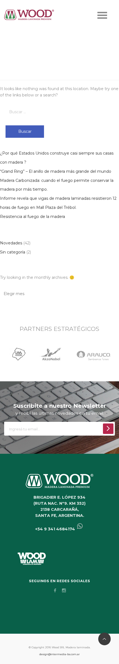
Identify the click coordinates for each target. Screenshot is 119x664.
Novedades (11, 243)
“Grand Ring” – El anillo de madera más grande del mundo (55, 171)
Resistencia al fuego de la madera (32, 216)
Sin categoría (12, 252)
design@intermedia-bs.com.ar (59, 654)
